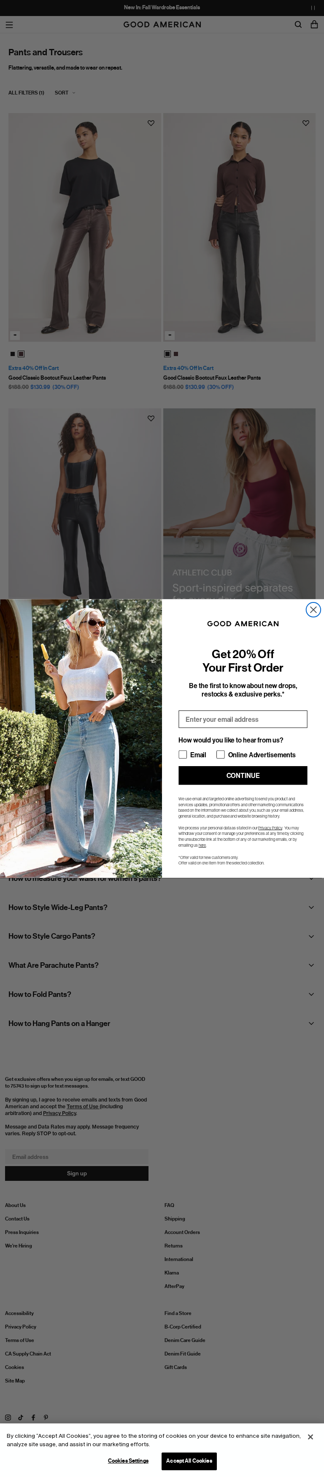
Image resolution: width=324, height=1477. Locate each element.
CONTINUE (243, 775)
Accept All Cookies (189, 1461)
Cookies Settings (128, 1461)
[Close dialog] (313, 609)
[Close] (310, 1437)
